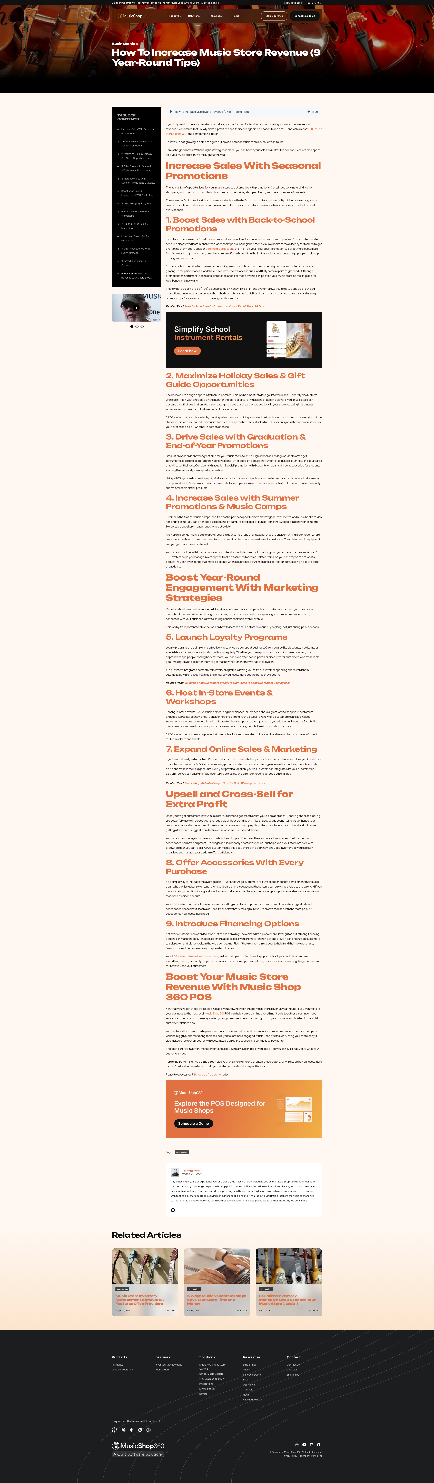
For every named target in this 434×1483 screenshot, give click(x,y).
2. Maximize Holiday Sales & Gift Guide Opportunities (136, 156)
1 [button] (132, 326)
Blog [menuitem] (245, 1379)
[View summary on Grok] (139, 1429)
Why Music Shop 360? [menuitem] (211, 1378)
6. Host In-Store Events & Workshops (135, 213)
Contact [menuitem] (294, 1357)
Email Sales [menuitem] (293, 1374)
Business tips (125, 44)
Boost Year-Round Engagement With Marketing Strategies (137, 193)
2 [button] (137, 326)
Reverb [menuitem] (203, 1393)
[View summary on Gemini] (131, 1429)
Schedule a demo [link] (304, 15)
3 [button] (142, 326)
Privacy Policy (290, 1456)
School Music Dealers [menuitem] (211, 1373)
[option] (136, 308)
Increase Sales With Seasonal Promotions (137, 131)
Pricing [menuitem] (247, 1369)
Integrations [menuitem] (206, 1383)
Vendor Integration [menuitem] (122, 1369)
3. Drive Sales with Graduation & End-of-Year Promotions (137, 168)
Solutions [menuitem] (207, 1357)
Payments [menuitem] (117, 1364)
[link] (133, 16)
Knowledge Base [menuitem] (252, 1399)
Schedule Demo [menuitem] (252, 1374)
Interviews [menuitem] (249, 1384)
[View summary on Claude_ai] (122, 1429)
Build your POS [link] (274, 15)
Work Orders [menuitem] (163, 1369)
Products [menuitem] (119, 1357)
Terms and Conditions (311, 1456)
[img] (308, 112)
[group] (244, 112)
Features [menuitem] (163, 1357)
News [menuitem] (246, 1394)
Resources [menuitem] (252, 1357)
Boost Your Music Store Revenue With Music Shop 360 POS (135, 276)
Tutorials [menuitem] (248, 1389)
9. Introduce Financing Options (133, 263)
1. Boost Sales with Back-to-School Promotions (136, 143)
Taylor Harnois (191, 1170)
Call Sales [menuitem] (292, 1369)
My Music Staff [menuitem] (207, 1388)
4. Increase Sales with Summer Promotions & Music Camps (137, 181)
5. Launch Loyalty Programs (136, 203)
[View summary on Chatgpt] (114, 1429)
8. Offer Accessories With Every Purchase (135, 251)
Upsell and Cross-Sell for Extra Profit (135, 238)
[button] (170, 111)
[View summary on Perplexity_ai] (148, 1429)
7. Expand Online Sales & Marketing (134, 226)
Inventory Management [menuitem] (169, 1364)
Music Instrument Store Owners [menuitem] (212, 1366)
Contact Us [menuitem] (293, 1364)
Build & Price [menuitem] (250, 1364)
